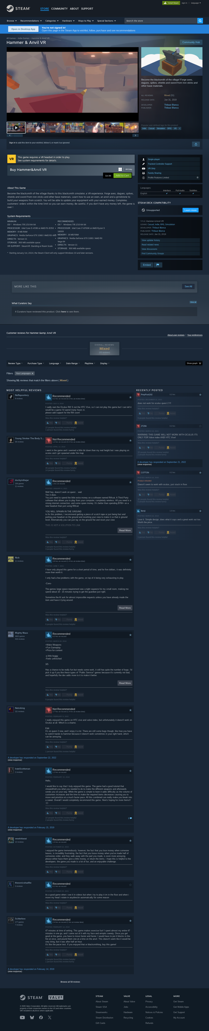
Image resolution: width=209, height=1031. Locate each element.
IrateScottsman (22, 769)
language (195, 3)
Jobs (126, 1007)
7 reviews (19, 925)
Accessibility (151, 1007)
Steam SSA (101, 1007)
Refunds (149, 1023)
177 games (19, 922)
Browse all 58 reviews (70, 982)
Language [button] (54, 363)
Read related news (150, 244)
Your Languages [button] (23, 373)
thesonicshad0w (23, 883)
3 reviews (19, 886)
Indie (144, 128)
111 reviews (19, 711)
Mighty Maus (21, 633)
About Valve (129, 1001)
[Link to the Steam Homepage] (18, 11)
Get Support (179, 1012)
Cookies (149, 1017)
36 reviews (19, 442)
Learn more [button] (191, 210)
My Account (179, 1017)
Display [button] (103, 363)
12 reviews (19, 842)
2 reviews (19, 772)
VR (175, 128)
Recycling (128, 1017)
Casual (151, 128)
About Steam (102, 1001)
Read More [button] (125, 530)
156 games (19, 484)
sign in (184, 3)
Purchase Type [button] (35, 363)
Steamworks (101, 1012)
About (74, 8)
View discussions (149, 249)
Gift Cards (100, 1023)
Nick (17, 557)
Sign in (12, 143)
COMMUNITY (59, 8)
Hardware (128, 1012)
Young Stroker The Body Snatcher (30, 438)
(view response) (15, 760)
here (63, 311)
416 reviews (20, 639)
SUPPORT (87, 8)
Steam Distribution (104, 1017)
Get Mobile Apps (181, 1007)
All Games (11, 38)
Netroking (20, 708)
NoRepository (22, 395)
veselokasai (21, 838)
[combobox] (161, 20)
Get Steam (178, 1001)
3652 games (20, 636)
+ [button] (179, 128)
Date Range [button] (72, 363)
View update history (151, 240)
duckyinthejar (22, 480)
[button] (12, 20)
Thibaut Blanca (171, 105)
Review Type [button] (14, 363)
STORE (44, 8)
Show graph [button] (192, 363)
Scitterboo (20, 918)
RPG (169, 128)
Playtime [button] (89, 363)
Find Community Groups (153, 253)
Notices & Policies (154, 1012)
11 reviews (19, 486)
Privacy (149, 1001)
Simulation (161, 128)
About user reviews (176, 335)
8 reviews (19, 399)
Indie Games (23, 38)
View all (193, 302)
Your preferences (194, 335)
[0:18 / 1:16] (73, 84)
